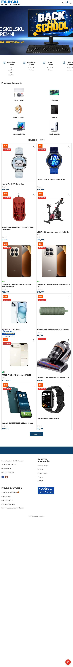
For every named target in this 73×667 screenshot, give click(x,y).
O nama (40, 477)
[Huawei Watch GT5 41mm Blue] (19, 163)
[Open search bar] (63, 3)
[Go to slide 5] (39, 52)
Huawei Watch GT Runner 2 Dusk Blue (51, 179)
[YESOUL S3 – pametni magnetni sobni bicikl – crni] (54, 211)
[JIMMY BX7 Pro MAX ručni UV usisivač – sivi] (54, 356)
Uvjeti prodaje (6, 496)
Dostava (40, 469)
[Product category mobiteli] (54, 111)
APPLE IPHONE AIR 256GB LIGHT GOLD (16, 375)
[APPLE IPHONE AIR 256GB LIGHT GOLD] (19, 355)
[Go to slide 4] (37, 52)
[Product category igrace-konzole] (54, 128)
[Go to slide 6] (41, 52)
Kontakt (40, 481)
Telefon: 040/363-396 (8, 465)
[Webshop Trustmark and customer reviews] (46, 490)
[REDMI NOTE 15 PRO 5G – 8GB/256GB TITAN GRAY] (54, 262)
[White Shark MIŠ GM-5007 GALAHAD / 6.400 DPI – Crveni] (19, 208)
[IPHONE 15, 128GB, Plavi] (19, 311)
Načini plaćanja (42, 465)
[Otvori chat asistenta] (66, 662)
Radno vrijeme (42, 473)
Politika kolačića (6, 500)
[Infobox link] (5, 68)
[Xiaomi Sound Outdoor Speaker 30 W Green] (54, 311)
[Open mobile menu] (71, 3)
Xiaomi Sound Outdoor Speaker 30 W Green (53, 329)
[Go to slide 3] (35, 52)
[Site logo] (10, 2)
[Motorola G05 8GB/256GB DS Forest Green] (19, 402)
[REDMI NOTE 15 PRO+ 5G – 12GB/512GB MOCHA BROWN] (19, 262)
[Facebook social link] (2, 477)
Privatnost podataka (8, 504)
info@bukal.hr (6, 468)
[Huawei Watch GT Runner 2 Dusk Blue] (54, 160)
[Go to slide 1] (31, 52)
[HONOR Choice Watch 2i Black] (54, 400)
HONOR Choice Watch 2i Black (48, 418)
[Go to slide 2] (33, 52)
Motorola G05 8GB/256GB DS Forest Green (17, 423)
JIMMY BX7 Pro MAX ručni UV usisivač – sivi (53, 378)
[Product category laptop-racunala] (18, 128)
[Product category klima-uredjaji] (18, 94)
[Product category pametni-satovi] (18, 111)
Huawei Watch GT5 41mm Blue (13, 184)
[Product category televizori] (54, 94)
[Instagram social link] (6, 477)
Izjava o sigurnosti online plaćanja (12, 508)
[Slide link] (36, 30)
